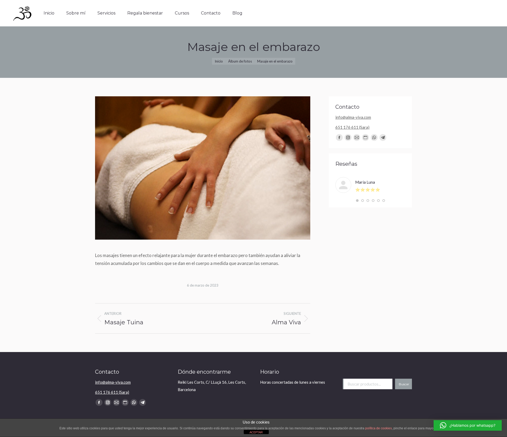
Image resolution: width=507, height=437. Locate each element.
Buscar (350, 372)
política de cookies (378, 428)
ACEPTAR (256, 432)
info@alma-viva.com (353, 117)
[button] (357, 200)
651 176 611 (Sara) (352, 127)
